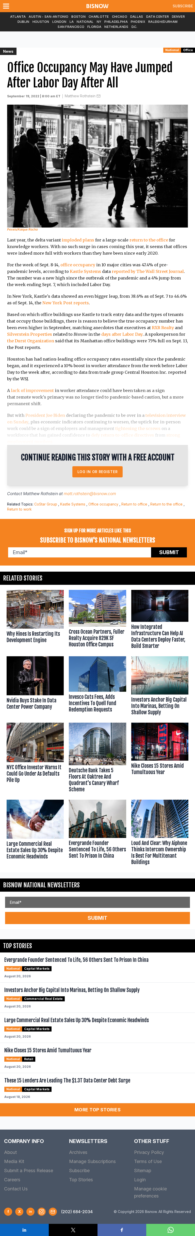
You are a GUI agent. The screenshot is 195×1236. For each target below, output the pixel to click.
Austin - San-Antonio (48, 16)
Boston (78, 16)
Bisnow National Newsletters (41, 885)
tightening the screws (137, 428)
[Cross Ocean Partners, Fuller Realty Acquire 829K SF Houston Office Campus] (97, 620)
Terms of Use (148, 1161)
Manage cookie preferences (150, 1192)
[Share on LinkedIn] (24, 1230)
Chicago (119, 16)
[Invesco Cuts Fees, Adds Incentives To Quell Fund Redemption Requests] (97, 687)
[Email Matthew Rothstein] (98, 96)
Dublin (23, 22)
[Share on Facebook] (122, 1230)
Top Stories (81, 1179)
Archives (78, 1152)
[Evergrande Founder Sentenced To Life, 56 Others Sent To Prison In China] (97, 833)
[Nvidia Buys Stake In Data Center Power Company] (35, 687)
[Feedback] (53, 1212)
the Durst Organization (30, 340)
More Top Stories (97, 1109)
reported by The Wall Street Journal (148, 271)
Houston (40, 22)
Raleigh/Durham (162, 22)
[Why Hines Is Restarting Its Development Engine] (35, 620)
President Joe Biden (45, 415)
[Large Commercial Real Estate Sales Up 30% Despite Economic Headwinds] (35, 833)
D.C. (134, 27)
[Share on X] (73, 1230)
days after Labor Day (122, 334)
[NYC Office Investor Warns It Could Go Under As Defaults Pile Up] (35, 758)
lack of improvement (32, 390)
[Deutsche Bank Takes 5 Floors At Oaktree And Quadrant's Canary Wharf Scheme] (97, 758)
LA (72, 22)
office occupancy (77, 264)
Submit (169, 552)
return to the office (148, 239)
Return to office (134, 504)
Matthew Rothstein (80, 96)
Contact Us (16, 1188)
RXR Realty (163, 327)
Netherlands (116, 27)
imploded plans (78, 239)
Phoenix (138, 22)
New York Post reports (65, 302)
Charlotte (99, 16)
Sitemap (142, 1170)
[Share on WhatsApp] (170, 1230)
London (59, 22)
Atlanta (18, 16)
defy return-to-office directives (122, 435)
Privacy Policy (149, 1152)
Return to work (19, 509)
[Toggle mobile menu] (7, 6)
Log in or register (97, 472)
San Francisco (71, 27)
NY (99, 22)
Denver (178, 16)
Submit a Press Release (28, 1170)
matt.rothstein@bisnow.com (90, 493)
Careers (12, 1179)
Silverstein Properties (29, 334)
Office (188, 50)
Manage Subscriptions (92, 1161)
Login (140, 1179)
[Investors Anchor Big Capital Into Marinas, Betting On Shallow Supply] (160, 687)
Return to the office (166, 504)
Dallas (136, 16)
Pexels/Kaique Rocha (22, 229)
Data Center (157, 16)
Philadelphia (116, 22)
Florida (94, 27)
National (85, 22)
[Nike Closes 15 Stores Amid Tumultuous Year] (160, 758)
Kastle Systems (85, 271)
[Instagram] (42, 1212)
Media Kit (14, 1161)
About (10, 1152)
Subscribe (183, 6)
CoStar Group (45, 504)
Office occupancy (103, 504)
